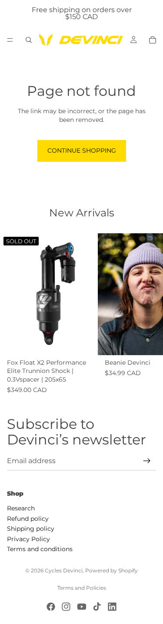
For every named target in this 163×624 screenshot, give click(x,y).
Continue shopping (81, 150)
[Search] (28, 39)
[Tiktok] (97, 606)
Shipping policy (30, 529)
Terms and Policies (81, 588)
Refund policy (28, 518)
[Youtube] (82, 606)
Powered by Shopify (111, 570)
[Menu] (10, 40)
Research (21, 508)
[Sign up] (147, 461)
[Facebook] (51, 606)
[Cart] (152, 39)
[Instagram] (66, 606)
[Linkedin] (112, 606)
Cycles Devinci (64, 570)
